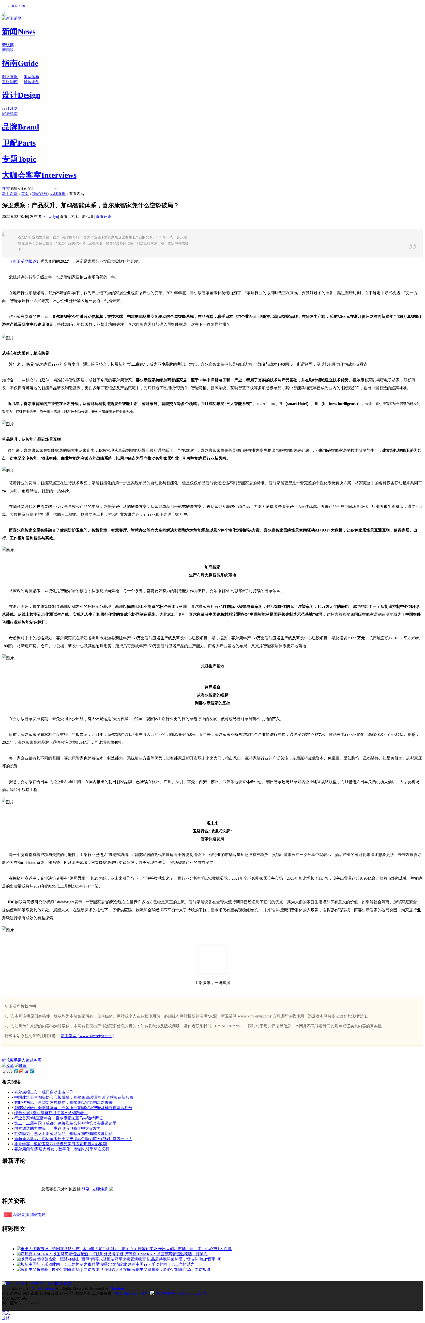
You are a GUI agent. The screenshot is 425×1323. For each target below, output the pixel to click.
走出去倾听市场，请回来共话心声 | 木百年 (195, 1249)
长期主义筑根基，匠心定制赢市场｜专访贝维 (171, 1269)
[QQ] (8, 1283)
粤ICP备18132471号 (131, 1293)
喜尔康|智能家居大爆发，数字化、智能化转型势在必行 (61, 1149)
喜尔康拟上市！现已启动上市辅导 (43, 1092)
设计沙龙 (10, 108)
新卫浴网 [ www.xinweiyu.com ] (87, 1036)
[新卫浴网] (12, 18)
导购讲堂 (31, 82)
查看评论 (103, 216)
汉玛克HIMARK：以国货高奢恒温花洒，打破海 (166, 1254)
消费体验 (31, 77)
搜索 (6, 188)
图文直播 (10, 77)
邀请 (23, 1066)
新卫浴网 (10, 194)
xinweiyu (51, 216)
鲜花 (6, 1060)
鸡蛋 (37, 1060)
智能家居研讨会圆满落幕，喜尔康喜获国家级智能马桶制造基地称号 (73, 1108)
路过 (29, 1060)
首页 (19, 6)
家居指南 (10, 114)
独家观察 (40, 194)
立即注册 (100, 1189)
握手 (14, 1060)
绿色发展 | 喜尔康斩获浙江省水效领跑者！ (51, 1113)
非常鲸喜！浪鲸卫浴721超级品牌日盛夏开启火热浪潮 (60, 1144)
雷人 (22, 1060)
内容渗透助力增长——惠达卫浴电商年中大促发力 (57, 1128)
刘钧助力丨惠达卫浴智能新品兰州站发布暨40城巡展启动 (63, 1133)
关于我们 (47, 1283)
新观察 (8, 45)
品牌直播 (58, 194)
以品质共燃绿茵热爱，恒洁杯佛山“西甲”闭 (184, 1259)
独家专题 (38, 1214)
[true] (57, 188)
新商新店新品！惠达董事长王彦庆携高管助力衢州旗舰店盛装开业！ (73, 1139)
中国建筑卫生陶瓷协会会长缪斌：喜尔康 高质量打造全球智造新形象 (73, 1097)
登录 (86, 1189)
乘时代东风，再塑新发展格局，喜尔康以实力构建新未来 (63, 1102)
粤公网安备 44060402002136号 (180, 1293)
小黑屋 (33, 1283)
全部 (8, 1214)
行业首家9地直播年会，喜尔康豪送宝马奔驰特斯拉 (58, 1118)
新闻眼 (8, 50)
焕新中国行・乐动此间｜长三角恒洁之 (161, 1264)
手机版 (20, 1283)
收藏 (10, 1066)
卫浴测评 (10, 82)
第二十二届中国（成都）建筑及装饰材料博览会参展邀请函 (65, 1123)
